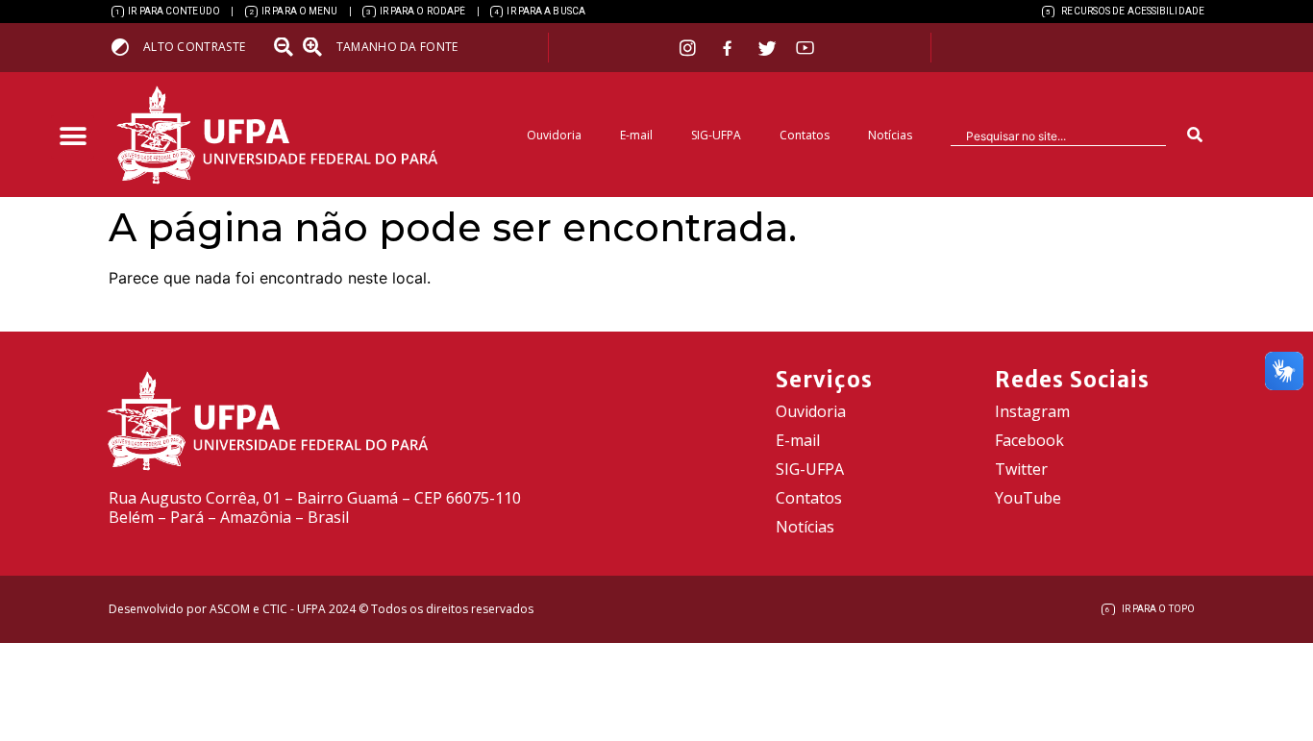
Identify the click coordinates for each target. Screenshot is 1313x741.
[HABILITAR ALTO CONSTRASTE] (126, 47)
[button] (72, 137)
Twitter (1021, 469)
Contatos (805, 135)
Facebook (1029, 440)
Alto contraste (194, 46)
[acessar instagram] (690, 47)
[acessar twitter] (768, 48)
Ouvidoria (554, 135)
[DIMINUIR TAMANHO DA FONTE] (285, 47)
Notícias (890, 135)
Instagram (1032, 411)
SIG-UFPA (716, 135)
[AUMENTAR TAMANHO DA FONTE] (318, 47)
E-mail (636, 135)
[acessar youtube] (805, 48)
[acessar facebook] (729, 48)
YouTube (1028, 497)
